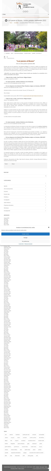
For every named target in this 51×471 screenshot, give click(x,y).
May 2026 (6, 222)
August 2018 (6, 343)
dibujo (6, 440)
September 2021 (7, 296)
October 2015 (7, 388)
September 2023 (7, 263)
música (6, 449)
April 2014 (6, 412)
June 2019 (6, 329)
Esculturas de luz (31, 440)
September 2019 (7, 326)
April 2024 (6, 254)
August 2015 (6, 391)
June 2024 (6, 251)
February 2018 (7, 351)
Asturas (11, 434)
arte (6, 434)
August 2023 (6, 265)
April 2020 (6, 317)
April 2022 (6, 286)
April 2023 (6, 270)
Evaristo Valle (7, 194)
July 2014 (6, 408)
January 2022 (7, 290)
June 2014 (6, 410)
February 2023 (7, 273)
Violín (24, 455)
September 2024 (7, 247)
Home (11, 22)
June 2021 (6, 298)
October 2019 (7, 325)
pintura (39, 449)
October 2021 (7, 294)
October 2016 (7, 372)
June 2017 (6, 361)
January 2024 (7, 258)
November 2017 (7, 355)
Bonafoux (18, 434)
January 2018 (7, 352)
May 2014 (6, 411)
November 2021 (7, 293)
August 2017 (6, 359)
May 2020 (6, 316)
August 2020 (6, 312)
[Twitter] (24, 11)
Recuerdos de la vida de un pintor (36, 452)
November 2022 (7, 277)
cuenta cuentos (33, 437)
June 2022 (6, 283)
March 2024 (6, 255)
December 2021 (7, 291)
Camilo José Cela (26, 434)
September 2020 (7, 310)
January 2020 (7, 321)
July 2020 (6, 313)
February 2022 (7, 289)
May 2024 (6, 253)
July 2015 (6, 392)
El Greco (16, 440)
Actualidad (16, 22)
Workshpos (6, 207)
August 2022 (6, 281)
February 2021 (7, 304)
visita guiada (30, 455)
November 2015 (7, 387)
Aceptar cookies (25, 234)
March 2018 (6, 349)
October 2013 (7, 420)
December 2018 (7, 337)
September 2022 (7, 279)
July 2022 (6, 282)
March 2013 (6, 427)
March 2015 (6, 398)
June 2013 (6, 426)
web (37, 455)
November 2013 (7, 419)
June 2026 (6, 220)
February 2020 (7, 320)
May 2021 (6, 300)
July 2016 (6, 376)
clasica (6, 437)
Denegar (25, 237)
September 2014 (7, 406)
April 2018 (6, 348)
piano (34, 449)
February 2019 (7, 334)
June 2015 (6, 394)
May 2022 (6, 285)
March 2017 (6, 365)
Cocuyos (12, 437)
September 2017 (7, 357)
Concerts (6, 191)
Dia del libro (41, 437)
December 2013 (7, 418)
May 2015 (6, 395)
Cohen (18, 437)
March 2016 (6, 382)
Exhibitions (27, 53)
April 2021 (6, 301)
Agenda (8, 53)
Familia (6, 443)
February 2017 (7, 367)
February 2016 (7, 383)
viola (11, 455)
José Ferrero (16, 446)
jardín (41, 443)
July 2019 (6, 328)
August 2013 (6, 423)
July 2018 (6, 344)
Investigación (6, 199)
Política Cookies (21, 468)
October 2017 (7, 356)
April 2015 (6, 396)
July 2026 (6, 219)
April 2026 (6, 223)
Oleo (21, 449)
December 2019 (7, 322)
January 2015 (7, 400)
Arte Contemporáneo (17, 53)
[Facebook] (25, 11)
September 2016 (7, 373)
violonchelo (17, 455)
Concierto (25, 437)
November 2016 (7, 371)
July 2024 (6, 250)
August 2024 (6, 248)
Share (13, 163)
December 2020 (7, 306)
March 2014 (6, 414)
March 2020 (6, 318)
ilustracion (34, 443)
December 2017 (7, 353)
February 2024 (7, 257)
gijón (28, 443)
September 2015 (7, 390)
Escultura (23, 440)
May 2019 (6, 330)
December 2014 (7, 402)
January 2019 (7, 336)
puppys (24, 452)
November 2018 (7, 339)
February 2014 (7, 415)
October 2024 (7, 246)
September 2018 (7, 341)
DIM (11, 440)
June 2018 (6, 345)
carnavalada (41, 434)
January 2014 (7, 416)
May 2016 (6, 379)
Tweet (6, 163)
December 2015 (7, 386)
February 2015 (7, 399)
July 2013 (6, 425)
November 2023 (7, 261)
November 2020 (7, 308)
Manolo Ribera (25, 446)
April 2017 (6, 364)
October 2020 (7, 309)
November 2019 (7, 324)
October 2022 (7, 278)
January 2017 (7, 368)
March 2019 (6, 333)
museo (40, 446)
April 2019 (6, 332)
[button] (49, 227)
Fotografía (13, 443)
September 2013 (7, 422)
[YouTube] (27, 11)
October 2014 (7, 404)
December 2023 (7, 259)
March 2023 (6, 271)
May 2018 (6, 347)
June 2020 (6, 314)
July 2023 (6, 266)
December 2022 (7, 275)
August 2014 (6, 407)
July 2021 (6, 297)
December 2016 (7, 369)
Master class (33, 446)
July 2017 (6, 360)
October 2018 (7, 340)
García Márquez (21, 443)
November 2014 (7, 403)
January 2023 (7, 274)
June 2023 (6, 267)
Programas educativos (8, 205)
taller (6, 455)
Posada (6, 452)
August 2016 (6, 375)
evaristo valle (41, 440)
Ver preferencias (25, 241)
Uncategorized (7, 210)
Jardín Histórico (37, 53)
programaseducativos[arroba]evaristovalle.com (33, 95)
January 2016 (7, 384)
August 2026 (6, 218)
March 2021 (6, 302)
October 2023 (7, 262)
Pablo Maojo (27, 449)
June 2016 (6, 377)
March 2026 (6, 224)
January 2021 (7, 305)
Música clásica (14, 449)
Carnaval (34, 434)
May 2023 (6, 269)
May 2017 (6, 363)
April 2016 (6, 380)
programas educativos (15, 452)
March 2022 (6, 287)
